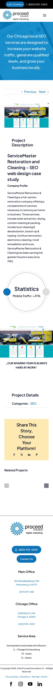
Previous (30, 91)
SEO (33, 403)
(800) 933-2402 (37, 4)
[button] (6, 485)
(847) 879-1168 (26, 591)
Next (42, 91)
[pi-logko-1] (26, 520)
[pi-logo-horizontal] (15, 11)
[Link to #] (44, 15)
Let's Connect (15, 4)
